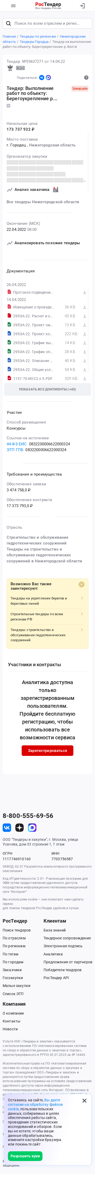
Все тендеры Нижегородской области (43, 202)
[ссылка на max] (32, 827)
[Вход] (82, 6)
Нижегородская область (52, 145)
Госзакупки (13, 978)
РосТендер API (56, 978)
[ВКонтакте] (41, 77)
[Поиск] (8, 23)
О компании (13, 1013)
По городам (13, 962)
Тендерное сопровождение (67, 938)
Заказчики (12, 970)
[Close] (81, 584)
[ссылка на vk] (7, 827)
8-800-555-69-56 (28, 815)
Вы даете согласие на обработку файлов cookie (35, 1104)
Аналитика (53, 954)
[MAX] (48, 77)
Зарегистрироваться (47, 750)
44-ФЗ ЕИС (17, 444)
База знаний (55, 930)
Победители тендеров (63, 970)
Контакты (11, 1021)
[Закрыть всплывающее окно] (84, 1100)
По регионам (14, 946)
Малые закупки (16, 986)
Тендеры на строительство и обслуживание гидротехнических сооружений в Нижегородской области (44, 555)
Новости (10, 1029)
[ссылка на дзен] (19, 827)
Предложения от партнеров (68, 962)
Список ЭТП (13, 994)
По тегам (10, 954)
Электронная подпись (63, 946)
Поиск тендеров (17, 930)
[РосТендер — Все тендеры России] (48, 5)
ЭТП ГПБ (15, 449)
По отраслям (14, 938)
